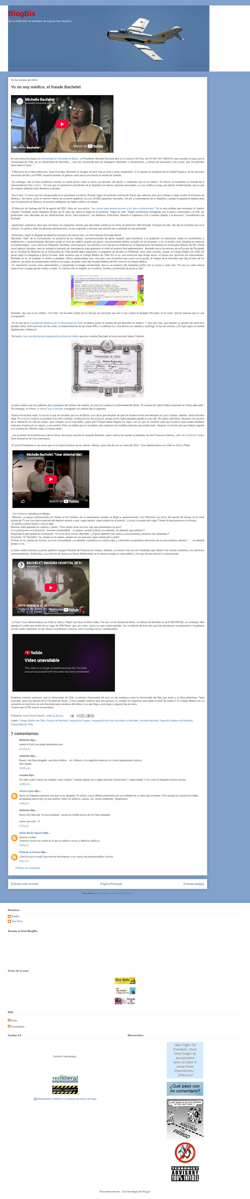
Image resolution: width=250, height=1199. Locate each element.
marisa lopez (26, 791)
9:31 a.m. (24, 861)
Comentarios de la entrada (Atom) (115, 893)
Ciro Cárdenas (20, 513)
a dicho (37, 185)
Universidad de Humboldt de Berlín (60, 158)
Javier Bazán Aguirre (31, 833)
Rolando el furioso (29, 852)
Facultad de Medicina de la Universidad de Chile (57, 323)
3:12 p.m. (24, 845)
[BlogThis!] (82, 716)
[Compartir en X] (85, 716)
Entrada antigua (194, 883)
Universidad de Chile (22, 724)
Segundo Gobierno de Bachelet (176, 720)
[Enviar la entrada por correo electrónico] (71, 715)
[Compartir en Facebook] (89, 716)
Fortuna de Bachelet (57, 720)
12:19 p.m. (25, 749)
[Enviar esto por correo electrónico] (78, 716)
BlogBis (22, 14)
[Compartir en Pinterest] (92, 716)
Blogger (146, 1191)
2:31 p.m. (24, 826)
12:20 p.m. (25, 768)
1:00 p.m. (24, 803)
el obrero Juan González (50, 408)
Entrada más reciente (25, 883)
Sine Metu (17, 921)
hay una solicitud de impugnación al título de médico (51, 336)
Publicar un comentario (28, 868)
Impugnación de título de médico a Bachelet (115, 720)
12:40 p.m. (25, 784)
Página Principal (111, 883)
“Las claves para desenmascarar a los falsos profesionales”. (123, 208)
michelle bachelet (149, 720)
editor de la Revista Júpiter (190, 435)
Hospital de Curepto (79, 720)
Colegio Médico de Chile (32, 720)
